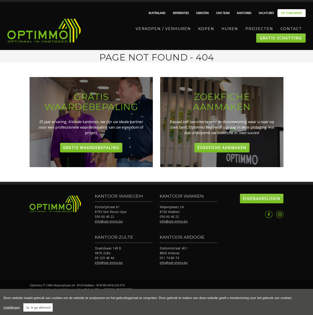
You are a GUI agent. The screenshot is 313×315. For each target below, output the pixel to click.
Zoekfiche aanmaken (222, 147)
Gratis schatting (281, 38)
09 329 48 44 (104, 258)
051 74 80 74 (169, 258)
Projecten (259, 29)
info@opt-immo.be (109, 221)
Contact (291, 29)
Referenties (181, 13)
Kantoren (244, 13)
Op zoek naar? (291, 13)
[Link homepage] (44, 31)
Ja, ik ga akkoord (38, 307)
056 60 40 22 (104, 216)
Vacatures (266, 13)
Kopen (206, 29)
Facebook (268, 214)
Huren (230, 29)
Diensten (202, 13)
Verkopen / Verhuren (163, 29)
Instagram (279, 214)
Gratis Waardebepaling (91, 147)
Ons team (223, 13)
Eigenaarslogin (261, 198)
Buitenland (157, 13)
